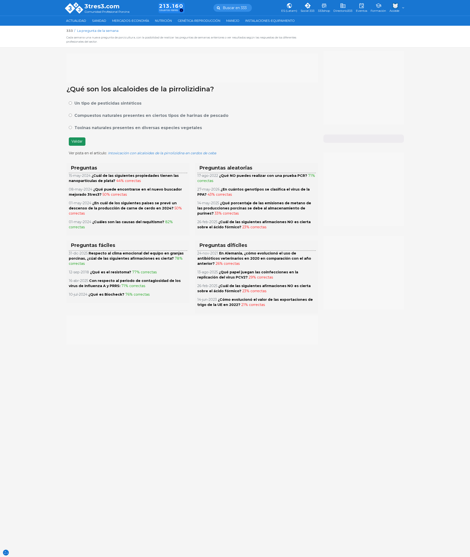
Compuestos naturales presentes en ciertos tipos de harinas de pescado (151, 115)
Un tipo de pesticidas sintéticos (107, 103)
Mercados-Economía (130, 21)
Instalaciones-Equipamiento (270, 21)
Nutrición (163, 21)
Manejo (232, 21)
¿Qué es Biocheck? (106, 294)
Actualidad (76, 21)
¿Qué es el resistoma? (110, 272)
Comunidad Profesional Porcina (106, 11)
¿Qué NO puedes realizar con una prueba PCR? (263, 175)
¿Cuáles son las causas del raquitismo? (128, 222)
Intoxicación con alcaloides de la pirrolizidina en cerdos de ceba (162, 153)
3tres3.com (101, 6)
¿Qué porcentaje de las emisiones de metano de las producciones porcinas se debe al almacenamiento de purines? (254, 208)
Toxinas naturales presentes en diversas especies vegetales (138, 127)
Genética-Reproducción (199, 21)
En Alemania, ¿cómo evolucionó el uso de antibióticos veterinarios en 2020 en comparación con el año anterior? (254, 258)
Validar (76, 141)
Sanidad (99, 21)
